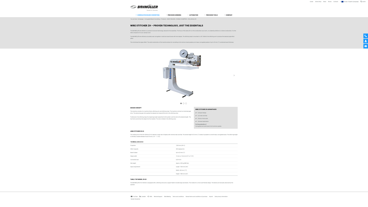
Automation (193, 15)
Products (163, 19)
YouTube (135, 196)
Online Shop (318, 1)
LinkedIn (143, 196)
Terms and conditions (178, 196)
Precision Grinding (174, 15)
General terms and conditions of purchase (196, 196)
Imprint (211, 196)
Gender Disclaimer (135, 199)
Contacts (335, 1)
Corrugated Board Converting (148, 15)
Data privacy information (221, 196)
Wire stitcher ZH (192, 19)
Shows (329, 1)
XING (150, 196)
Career (311, 1)
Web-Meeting (167, 196)
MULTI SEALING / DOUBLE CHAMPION (177, 19)
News (324, 1)
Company (228, 15)
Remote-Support (158, 196)
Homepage (140, 19)
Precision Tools (212, 15)
